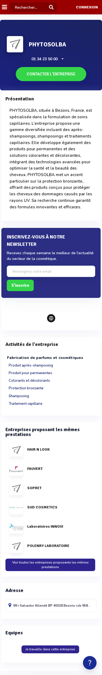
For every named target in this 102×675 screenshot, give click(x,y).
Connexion (87, 7)
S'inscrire (20, 285)
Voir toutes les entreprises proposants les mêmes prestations (50, 564)
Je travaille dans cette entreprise (50, 649)
